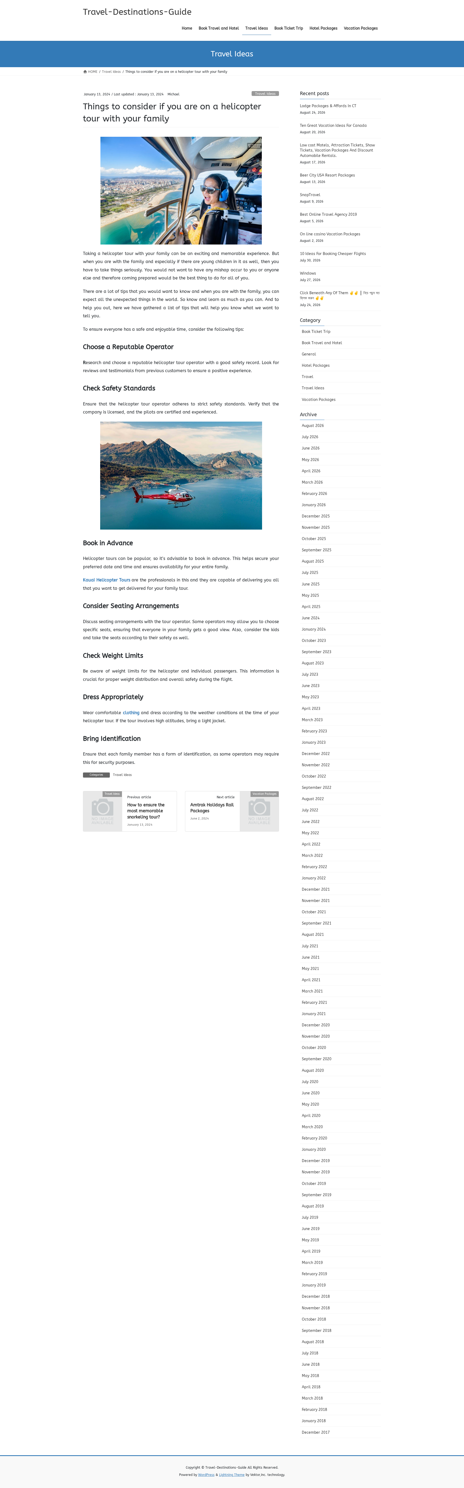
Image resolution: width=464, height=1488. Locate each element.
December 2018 (316, 1296)
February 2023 (314, 731)
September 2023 (316, 652)
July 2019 (310, 1217)
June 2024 (311, 618)
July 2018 (310, 1353)
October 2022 (314, 776)
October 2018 (314, 1319)
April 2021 (311, 980)
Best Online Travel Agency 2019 (328, 214)
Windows (308, 273)
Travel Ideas (265, 94)
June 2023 (311, 686)
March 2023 (312, 720)
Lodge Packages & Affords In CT (328, 106)
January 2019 (314, 1285)
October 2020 (314, 1047)
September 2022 (316, 787)
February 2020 (314, 1138)
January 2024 (314, 629)
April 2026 (311, 471)
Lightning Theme (232, 1475)
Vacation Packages (319, 399)
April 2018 (311, 1387)
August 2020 (313, 1070)
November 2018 (316, 1308)
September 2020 (316, 1059)
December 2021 (316, 889)
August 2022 (313, 799)
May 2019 (310, 1240)
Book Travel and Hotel (322, 343)
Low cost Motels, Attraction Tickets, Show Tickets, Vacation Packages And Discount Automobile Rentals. (337, 150)
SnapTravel (310, 195)
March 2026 (312, 482)
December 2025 (316, 516)
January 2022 (314, 878)
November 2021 (316, 900)
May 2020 (310, 1104)
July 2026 (310, 437)
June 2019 (311, 1229)
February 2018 (314, 1409)
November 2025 (316, 527)
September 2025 (316, 550)
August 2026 (313, 425)
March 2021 (312, 991)
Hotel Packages (316, 365)
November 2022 (316, 765)
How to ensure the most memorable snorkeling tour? (146, 811)
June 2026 (311, 448)
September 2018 (316, 1330)
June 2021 (311, 957)
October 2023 (314, 640)
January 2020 (314, 1149)
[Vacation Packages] (259, 803)
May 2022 (310, 833)
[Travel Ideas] (102, 803)
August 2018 (313, 1342)
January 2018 (314, 1421)
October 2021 (314, 912)
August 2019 (313, 1206)
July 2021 (310, 946)
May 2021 (310, 968)
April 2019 (311, 1251)
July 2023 (310, 674)
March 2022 (312, 855)
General (309, 354)
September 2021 (316, 923)
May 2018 (310, 1376)
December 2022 (316, 754)
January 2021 (314, 1014)
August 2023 (313, 663)
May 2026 (310, 460)
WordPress (206, 1475)
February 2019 (314, 1274)
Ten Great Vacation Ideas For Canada (333, 125)
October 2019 (314, 1183)
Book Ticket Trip (316, 331)
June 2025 (311, 584)
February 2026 (314, 493)
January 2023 (314, 742)
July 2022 (310, 810)
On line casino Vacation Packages (330, 234)
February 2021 (314, 1002)
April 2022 (311, 844)
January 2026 (314, 505)
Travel (307, 377)
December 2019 (316, 1161)
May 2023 (310, 697)
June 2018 (311, 1364)
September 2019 (316, 1195)
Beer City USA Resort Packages (327, 175)
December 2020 (316, 1025)
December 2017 (316, 1432)
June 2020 (311, 1093)
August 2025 (313, 561)
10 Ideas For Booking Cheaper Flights (333, 253)
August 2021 (313, 934)
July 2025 (310, 572)
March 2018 (312, 1398)
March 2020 (312, 1127)
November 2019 (316, 1172)
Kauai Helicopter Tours (106, 580)
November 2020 (316, 1036)
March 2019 (312, 1262)
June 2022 (311, 822)
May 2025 (310, 595)
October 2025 (314, 539)
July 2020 (310, 1082)
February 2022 (314, 867)
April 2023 (311, 708)
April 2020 (311, 1115)
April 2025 (311, 607)
